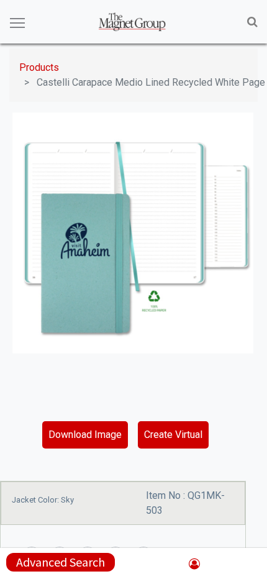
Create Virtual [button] (173, 434)
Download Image (85, 434)
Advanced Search (60, 562)
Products (39, 67)
